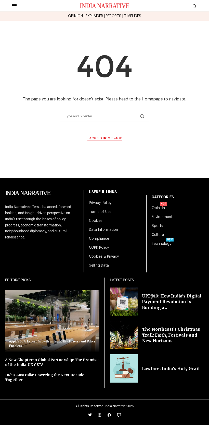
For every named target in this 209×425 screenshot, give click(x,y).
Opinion (158, 208)
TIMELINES (132, 16)
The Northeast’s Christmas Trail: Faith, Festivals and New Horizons (171, 335)
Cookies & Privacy (104, 256)
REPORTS (113, 16)
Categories (163, 197)
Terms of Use (100, 212)
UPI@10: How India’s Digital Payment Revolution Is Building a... (172, 301)
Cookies (95, 221)
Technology (161, 244)
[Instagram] (99, 415)
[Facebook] (109, 415)
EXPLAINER (94, 16)
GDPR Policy (99, 247)
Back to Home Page (104, 138)
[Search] (194, 6)
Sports (157, 226)
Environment (162, 217)
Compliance (99, 238)
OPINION (75, 16)
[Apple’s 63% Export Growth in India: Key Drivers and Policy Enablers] (52, 321)
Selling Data (99, 265)
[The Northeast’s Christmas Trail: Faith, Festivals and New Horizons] (124, 335)
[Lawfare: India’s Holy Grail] (124, 368)
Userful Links (103, 192)
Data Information (103, 230)
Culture (158, 235)
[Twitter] (90, 415)
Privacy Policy (100, 203)
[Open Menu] (14, 5)
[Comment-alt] (119, 415)
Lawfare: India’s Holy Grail (171, 368)
